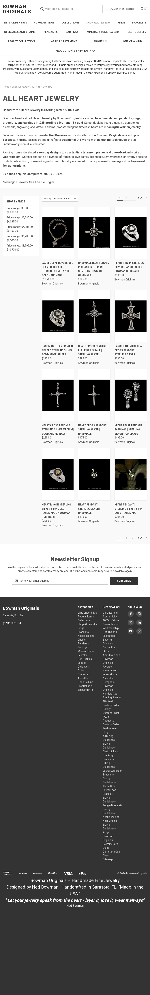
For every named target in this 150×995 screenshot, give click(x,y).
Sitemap (108, 859)
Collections (70, 22)
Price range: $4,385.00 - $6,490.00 (21, 229)
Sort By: (48, 198)
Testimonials (110, 728)
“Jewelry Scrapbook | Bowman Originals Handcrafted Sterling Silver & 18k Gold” (112, 690)
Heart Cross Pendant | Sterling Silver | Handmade (93, 429)
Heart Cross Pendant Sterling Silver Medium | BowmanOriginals (58, 429)
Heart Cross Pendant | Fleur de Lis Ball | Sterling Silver (93, 350)
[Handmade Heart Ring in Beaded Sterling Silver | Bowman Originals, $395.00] (58, 316)
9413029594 (13, 623)
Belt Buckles (137, 32)
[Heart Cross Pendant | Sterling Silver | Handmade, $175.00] (94, 395)
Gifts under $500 (15, 22)
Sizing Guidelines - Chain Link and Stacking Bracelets (111, 751)
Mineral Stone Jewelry (103, 32)
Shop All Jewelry (98, 22)
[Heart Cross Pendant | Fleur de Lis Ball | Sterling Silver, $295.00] (94, 316)
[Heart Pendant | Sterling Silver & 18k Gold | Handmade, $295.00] (130, 474)
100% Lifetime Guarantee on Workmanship (111, 624)
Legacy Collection (21, 41)
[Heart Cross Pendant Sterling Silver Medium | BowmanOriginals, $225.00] (58, 395)
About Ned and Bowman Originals (111, 659)
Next (141, 197)
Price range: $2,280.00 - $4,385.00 (21, 219)
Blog (105, 732)
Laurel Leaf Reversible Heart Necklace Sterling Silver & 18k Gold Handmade (57, 269)
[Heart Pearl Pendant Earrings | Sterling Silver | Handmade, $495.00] (130, 395)
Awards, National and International (110, 670)
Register (129, 8)
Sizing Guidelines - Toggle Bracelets (112, 801)
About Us (100, 41)
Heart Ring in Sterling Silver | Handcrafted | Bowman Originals (129, 267)
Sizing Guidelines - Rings (109, 828)
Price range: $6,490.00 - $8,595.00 (21, 238)
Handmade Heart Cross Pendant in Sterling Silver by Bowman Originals (93, 269)
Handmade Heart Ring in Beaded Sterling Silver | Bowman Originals (58, 350)
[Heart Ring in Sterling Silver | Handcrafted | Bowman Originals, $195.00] (130, 232)
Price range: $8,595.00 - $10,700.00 (21, 247)
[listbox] (65, 198)
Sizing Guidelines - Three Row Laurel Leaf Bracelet (109, 786)
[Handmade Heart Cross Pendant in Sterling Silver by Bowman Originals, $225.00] (94, 232)
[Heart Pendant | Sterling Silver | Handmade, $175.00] (94, 474)
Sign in (117, 8)
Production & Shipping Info (75, 50)
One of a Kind (132, 41)
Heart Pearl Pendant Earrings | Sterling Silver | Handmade (128, 429)
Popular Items (44, 22)
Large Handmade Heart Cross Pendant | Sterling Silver (130, 350)
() (145, 8)
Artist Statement (64, 41)
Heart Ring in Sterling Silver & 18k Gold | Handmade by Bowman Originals (56, 511)
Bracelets (139, 22)
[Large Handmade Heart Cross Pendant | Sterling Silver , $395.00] (130, 316)
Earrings (72, 32)
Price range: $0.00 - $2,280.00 (18, 210)
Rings (121, 22)
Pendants (51, 32)
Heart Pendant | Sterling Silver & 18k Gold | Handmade (128, 508)
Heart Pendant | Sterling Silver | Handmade (89, 508)
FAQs (106, 651)
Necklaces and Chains (19, 32)
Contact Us (109, 647)
